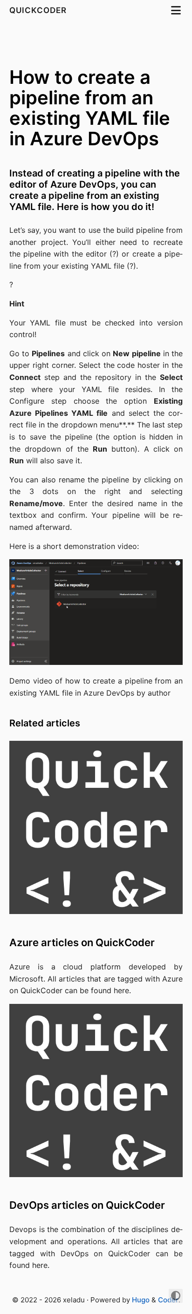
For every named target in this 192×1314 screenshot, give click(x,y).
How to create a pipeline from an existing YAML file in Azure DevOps (89, 108)
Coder (168, 1299)
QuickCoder (39, 10)
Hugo (141, 1299)
